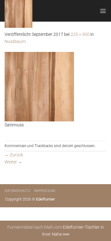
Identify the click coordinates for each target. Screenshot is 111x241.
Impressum (44, 191)
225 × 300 (80, 34)
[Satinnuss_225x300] (39, 86)
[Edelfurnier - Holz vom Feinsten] (35, 14)
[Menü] (103, 11)
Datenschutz (17, 191)
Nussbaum (15, 41)
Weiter (13, 162)
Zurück (14, 155)
